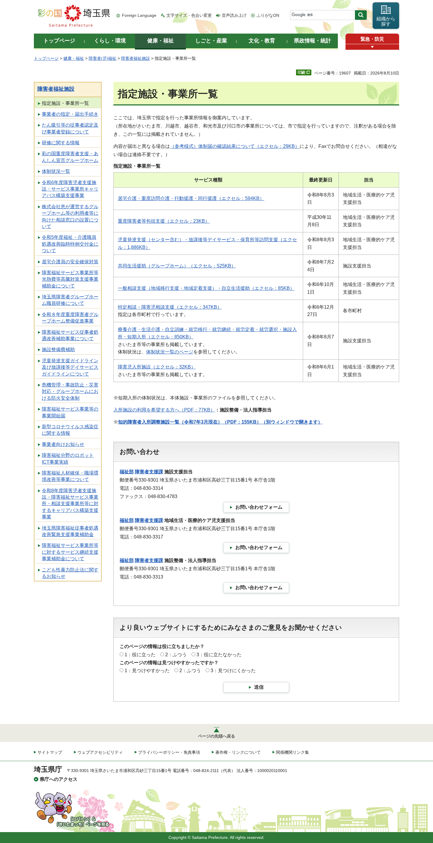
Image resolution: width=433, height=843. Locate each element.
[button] (372, 47)
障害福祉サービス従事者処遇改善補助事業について (70, 335)
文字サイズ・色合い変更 (189, 15)
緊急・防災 (372, 39)
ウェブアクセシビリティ (100, 752)
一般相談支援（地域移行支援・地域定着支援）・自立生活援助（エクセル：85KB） (206, 288)
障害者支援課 (149, 471)
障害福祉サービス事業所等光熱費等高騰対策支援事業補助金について (70, 279)
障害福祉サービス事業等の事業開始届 (70, 412)
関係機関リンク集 (292, 752)
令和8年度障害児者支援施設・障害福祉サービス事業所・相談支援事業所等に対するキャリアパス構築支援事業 (70, 504)
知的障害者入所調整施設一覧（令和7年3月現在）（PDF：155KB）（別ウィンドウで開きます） (220, 421)
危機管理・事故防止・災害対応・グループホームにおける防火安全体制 (70, 391)
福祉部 (127, 471)
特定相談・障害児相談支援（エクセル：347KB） (170, 307)
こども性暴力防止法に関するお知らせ (70, 573)
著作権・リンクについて (238, 752)
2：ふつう (176, 654)
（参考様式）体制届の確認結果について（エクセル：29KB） (235, 146)
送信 (259, 687)
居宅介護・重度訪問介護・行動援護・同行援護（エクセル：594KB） (191, 198)
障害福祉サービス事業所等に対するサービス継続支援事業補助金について (70, 552)
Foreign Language (139, 15)
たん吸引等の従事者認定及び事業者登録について (70, 128)
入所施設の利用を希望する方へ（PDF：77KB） (164, 409)
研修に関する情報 (61, 142)
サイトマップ (49, 752)
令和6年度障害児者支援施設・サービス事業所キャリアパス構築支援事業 (70, 189)
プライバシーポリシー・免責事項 (169, 752)
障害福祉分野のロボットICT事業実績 (68, 458)
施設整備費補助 (58, 349)
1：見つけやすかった (147, 670)
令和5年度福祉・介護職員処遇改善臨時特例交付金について (70, 244)
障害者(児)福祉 (102, 58)
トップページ (46, 58)
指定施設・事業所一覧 (65, 103)
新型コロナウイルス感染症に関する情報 (70, 430)
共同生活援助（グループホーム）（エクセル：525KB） (177, 265)
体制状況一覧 (56, 171)
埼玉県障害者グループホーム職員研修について (70, 300)
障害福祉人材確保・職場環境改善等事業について (70, 476)
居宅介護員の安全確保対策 (70, 261)
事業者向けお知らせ (63, 444)
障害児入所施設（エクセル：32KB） (157, 366)
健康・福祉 (73, 58)
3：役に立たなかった (219, 654)
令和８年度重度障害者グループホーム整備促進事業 (70, 317)
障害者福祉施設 (135, 58)
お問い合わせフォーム (258, 507)
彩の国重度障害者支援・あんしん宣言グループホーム (70, 157)
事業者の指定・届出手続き (70, 114)
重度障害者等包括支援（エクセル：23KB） (164, 221)
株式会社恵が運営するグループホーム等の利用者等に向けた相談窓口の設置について (70, 216)
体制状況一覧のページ (169, 351)
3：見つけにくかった (233, 670)
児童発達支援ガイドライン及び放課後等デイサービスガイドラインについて (70, 367)
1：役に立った (140, 654)
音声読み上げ (234, 15)
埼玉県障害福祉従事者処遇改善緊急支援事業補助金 (70, 531)
